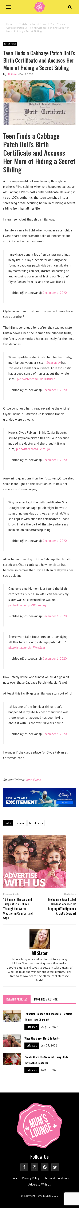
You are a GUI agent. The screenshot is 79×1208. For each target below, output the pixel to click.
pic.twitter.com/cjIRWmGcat (26, 648)
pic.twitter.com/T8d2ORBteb (36, 379)
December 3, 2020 (55, 734)
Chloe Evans (32, 780)
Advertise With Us (39, 1184)
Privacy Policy (30, 1178)
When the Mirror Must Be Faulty (41, 1038)
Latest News (10, 43)
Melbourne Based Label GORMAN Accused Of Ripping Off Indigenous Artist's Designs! (62, 906)
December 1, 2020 (55, 293)
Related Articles (16, 999)
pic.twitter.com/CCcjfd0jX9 (34, 449)
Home (13, 1178)
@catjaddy (53, 363)
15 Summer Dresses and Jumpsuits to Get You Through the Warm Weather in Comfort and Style (18, 908)
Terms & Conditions (57, 1178)
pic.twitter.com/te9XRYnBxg (27, 605)
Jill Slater (12, 74)
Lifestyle (32, 1026)
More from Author (46, 999)
